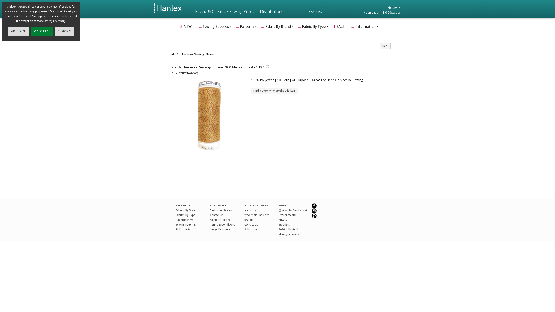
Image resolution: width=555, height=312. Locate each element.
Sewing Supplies (213, 26)
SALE (338, 26)
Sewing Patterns (186, 224)
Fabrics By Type (185, 215)
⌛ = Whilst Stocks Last (293, 210)
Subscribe (250, 229)
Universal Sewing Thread (198, 54)
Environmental (287, 215)
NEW (185, 26)
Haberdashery (184, 220)
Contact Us (217, 215)
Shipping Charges (221, 220)
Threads (169, 54)
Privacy (283, 220)
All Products (183, 229)
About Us (250, 210)
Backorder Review (221, 210)
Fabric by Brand (276, 26)
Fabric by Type (312, 26)
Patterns (245, 26)
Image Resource (220, 229)
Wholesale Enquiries (256, 215)
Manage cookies (289, 234)
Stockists (284, 224)
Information (363, 26)
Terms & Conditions (222, 224)
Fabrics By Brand (186, 210)
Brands (248, 220)
